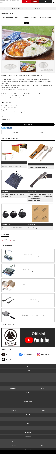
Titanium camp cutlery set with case (38, 167)
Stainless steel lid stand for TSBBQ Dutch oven (33, 256)
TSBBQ (31, 254)
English (5, 239)
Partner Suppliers (42, 375)
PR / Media (28, 414)
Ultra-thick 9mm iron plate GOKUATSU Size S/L (33, 271)
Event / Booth (42, 410)
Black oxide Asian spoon (35, 301)
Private (13, 427)
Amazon (14, 445)
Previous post (15, 132)
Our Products (28, 383)
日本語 (13, 240)
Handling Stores (28, 401)
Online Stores (28, 436)
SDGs (14, 379)
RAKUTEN (42, 441)
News (28, 406)
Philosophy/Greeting (13, 375)
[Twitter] (45, 1)
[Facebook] (48, 1)
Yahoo (42, 445)
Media (42, 419)
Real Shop (28, 397)
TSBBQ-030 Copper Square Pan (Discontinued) (33, 286)
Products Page (28, 124)
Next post (41, 132)
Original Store (14, 441)
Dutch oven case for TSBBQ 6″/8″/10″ (12, 228)
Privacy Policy (28, 432)
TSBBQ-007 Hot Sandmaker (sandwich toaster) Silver (33, 315)
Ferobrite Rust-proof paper (35, 228)
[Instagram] (50, 1)
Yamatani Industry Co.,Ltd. (30, 452)
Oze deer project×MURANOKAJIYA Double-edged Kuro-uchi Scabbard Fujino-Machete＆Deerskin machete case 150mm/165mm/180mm (40, 197)
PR (14, 419)
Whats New (13, 410)
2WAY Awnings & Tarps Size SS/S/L (11, 166)
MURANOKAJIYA (14, 8)
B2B (42, 427)
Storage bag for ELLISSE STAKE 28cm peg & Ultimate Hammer (14, 195)
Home (28, 366)
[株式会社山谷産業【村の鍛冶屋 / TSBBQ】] (11, 1)
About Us (28, 370)
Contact (28, 423)
